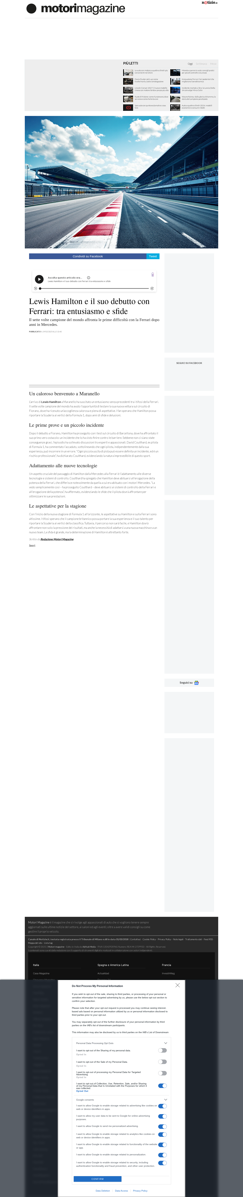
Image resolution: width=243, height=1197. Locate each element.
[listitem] (121, 1043)
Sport (32, 545)
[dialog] (121, 1088)
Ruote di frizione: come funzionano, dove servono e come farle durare (151, 98)
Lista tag (48, 942)
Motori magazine (56, 946)
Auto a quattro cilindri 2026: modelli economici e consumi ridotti (197, 106)
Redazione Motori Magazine (57, 539)
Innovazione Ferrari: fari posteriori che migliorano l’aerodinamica (198, 80)
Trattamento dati (193, 939)
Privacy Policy (140, 1190)
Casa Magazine (41, 973)
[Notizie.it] (209, 3)
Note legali (178, 939)
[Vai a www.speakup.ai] (153, 274)
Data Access (121, 1190)
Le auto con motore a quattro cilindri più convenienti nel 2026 (151, 71)
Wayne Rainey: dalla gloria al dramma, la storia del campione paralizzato (199, 98)
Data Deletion (103, 1190)
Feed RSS (208, 939)
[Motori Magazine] (75, 8)
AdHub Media (89, 946)
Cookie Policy (149, 939)
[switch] (162, 1050)
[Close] (179, 986)
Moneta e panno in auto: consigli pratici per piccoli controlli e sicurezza (198, 71)
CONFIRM (98, 1179)
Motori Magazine (38, 922)
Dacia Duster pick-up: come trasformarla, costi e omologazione (149, 80)
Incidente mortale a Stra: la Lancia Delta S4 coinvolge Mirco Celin (198, 89)
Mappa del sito (35, 942)
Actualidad (103, 973)
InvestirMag (168, 973)
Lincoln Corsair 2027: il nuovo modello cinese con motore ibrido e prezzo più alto (152, 89)
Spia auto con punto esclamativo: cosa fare (150, 106)
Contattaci (135, 939)
